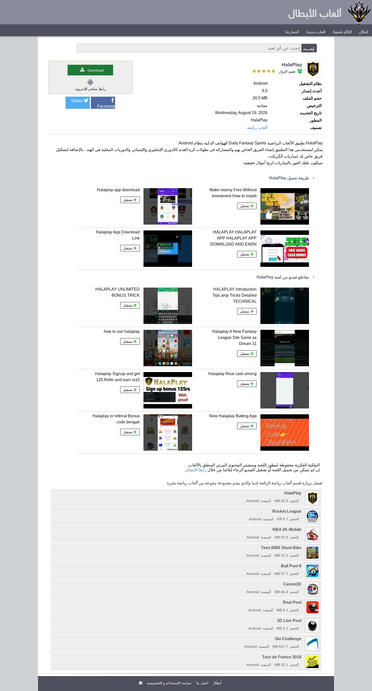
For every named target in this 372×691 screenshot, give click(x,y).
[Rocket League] (247, 511)
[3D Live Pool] (247, 620)
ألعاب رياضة (257, 127)
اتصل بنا (292, 32)
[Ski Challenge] (242, 639)
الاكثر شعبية (342, 32)
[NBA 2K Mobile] (244, 529)
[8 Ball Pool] (244, 566)
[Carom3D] (244, 584)
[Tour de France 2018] (244, 657)
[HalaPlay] (244, 493)
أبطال (363, 32)
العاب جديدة (315, 32)
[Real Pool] (247, 602)
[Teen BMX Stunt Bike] (244, 548)
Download (96, 70)
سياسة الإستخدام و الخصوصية (169, 683)
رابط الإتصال (195, 470)
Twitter (77, 101)
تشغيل (245, 206)
